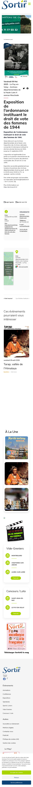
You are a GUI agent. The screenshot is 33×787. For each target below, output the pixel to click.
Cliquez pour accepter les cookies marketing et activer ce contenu (8, 268)
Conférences (7, 694)
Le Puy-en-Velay (18, 608)
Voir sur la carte (23, 267)
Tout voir (15, 578)
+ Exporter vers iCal (21, 202)
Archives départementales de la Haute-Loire (26, 216)
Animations (6, 690)
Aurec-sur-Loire (18, 572)
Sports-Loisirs (7, 706)
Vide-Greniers (7, 709)
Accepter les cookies (16, 772)
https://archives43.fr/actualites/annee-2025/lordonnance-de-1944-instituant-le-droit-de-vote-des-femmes (11, 229)
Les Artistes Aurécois (22, 298)
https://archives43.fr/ (10, 187)
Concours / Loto (8, 713)
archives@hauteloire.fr (26, 226)
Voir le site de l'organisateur (23, 230)
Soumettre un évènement (11, 724)
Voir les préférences (16, 782)
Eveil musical (8, 298)
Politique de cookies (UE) (11, 739)
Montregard (17, 556)
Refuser (16, 777)
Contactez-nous (8, 732)
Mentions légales (8, 728)
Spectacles (6, 702)
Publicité (5, 735)
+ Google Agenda (9, 202)
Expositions (6, 698)
